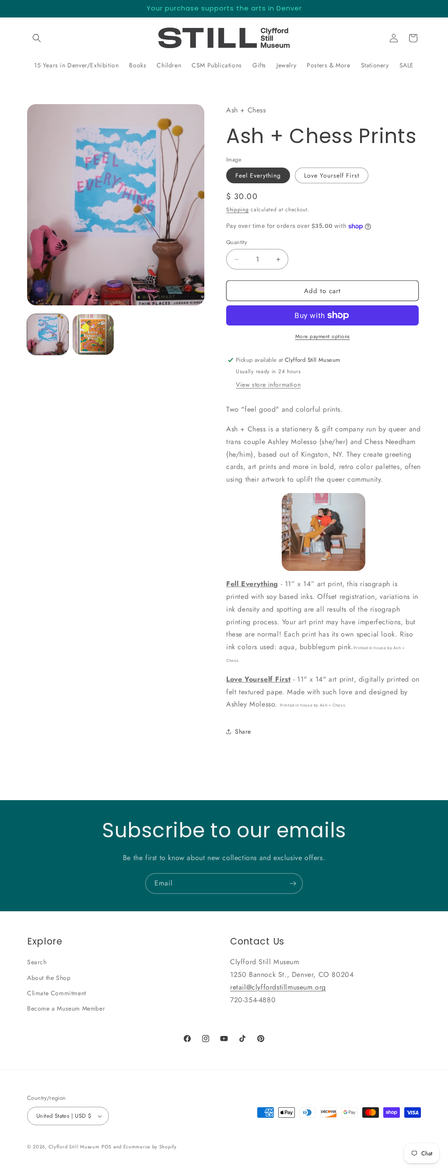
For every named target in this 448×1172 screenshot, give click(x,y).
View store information (268, 384)
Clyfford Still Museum (74, 1146)
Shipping (237, 209)
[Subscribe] (292, 883)
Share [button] (243, 731)
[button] (36, 38)
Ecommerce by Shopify (150, 1146)
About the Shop (48, 977)
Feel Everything (258, 175)
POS (107, 1146)
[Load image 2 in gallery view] (93, 334)
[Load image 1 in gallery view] (47, 334)
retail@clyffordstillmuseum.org (278, 987)
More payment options (322, 336)
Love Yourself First (331, 175)
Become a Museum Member (66, 1008)
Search (37, 962)
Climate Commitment (56, 993)
